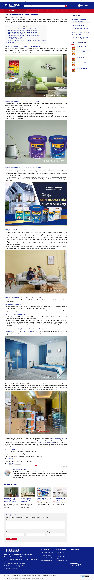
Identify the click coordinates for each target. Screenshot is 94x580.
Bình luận (8, 519)
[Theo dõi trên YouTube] (80, 565)
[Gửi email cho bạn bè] (61, 467)
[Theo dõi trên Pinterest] (76, 565)
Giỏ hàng (88, 1)
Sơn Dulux (64, 438)
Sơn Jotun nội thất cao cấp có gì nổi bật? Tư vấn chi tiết (80, 33)
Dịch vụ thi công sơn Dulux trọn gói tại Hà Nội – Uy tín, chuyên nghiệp (79, 38)
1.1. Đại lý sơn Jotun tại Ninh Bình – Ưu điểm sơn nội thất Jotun (22, 30)
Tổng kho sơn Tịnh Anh (21, 17)
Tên (7, 532)
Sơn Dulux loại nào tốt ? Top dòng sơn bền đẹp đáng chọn (79, 29)
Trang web (49, 532)
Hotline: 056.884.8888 (11, 563)
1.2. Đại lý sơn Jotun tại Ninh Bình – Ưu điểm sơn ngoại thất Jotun (22, 32)
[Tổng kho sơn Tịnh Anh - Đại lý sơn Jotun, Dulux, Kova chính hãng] (13, 6)
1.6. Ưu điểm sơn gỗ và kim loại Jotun (16, 39)
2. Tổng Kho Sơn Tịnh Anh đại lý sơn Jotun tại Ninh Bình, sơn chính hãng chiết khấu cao (26, 40)
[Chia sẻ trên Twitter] (59, 467)
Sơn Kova (52, 438)
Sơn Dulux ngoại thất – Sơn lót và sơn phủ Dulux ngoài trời (44, 499)
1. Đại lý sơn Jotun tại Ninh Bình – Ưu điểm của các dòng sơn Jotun (21, 28)
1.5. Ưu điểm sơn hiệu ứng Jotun (14, 37)
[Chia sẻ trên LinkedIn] (66, 467)
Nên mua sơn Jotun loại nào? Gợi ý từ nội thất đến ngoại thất (80, 20)
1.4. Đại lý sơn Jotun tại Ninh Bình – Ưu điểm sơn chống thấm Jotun (23, 35)
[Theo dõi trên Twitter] (74, 565)
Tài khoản (71, 1)
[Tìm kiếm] (66, 6)
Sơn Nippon (58, 438)
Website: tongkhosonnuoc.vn (13, 568)
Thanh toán (77, 1)
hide (28, 26)
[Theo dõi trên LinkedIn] (78, 565)
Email (28, 532)
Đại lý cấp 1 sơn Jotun (27, 331)
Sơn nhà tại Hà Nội (39, 442)
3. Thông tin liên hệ (10, 42)
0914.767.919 (21, 563)
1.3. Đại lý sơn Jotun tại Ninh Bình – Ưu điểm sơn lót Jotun (20, 33)
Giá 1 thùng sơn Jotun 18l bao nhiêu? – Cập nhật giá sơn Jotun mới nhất (27, 500)
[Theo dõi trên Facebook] (70, 565)
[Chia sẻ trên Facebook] (56, 467)
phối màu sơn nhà (49, 442)
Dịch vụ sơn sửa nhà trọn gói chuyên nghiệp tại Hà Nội (59, 499)
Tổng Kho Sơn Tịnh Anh (11, 331)
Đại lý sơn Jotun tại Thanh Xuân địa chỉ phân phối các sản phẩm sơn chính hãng (10, 500)
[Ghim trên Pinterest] (64, 467)
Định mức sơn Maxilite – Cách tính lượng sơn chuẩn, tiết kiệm (79, 24)
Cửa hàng (83, 1)
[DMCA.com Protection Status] (84, 576)
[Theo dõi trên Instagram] (72, 565)
